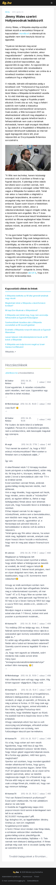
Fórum (36, 877)
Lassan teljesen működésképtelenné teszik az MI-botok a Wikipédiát (26, 338)
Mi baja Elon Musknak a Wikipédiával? (21, 310)
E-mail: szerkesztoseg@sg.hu (13, 881)
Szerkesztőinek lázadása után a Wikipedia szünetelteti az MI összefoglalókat (23, 323)
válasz (42, 382)
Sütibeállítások (33, 881)
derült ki (32, 272)
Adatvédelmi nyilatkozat (11, 877)
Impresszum (27, 877)
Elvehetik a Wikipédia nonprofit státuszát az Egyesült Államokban (28, 331)
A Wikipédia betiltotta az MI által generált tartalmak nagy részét (26, 297)
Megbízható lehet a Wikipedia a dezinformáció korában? (25, 304)
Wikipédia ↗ (10, 352)
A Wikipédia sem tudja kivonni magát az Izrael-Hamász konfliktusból (25, 345)
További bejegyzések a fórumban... (28, 856)
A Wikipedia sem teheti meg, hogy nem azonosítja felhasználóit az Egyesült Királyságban (26, 316)
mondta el (24, 33)
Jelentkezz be (11, 373)
